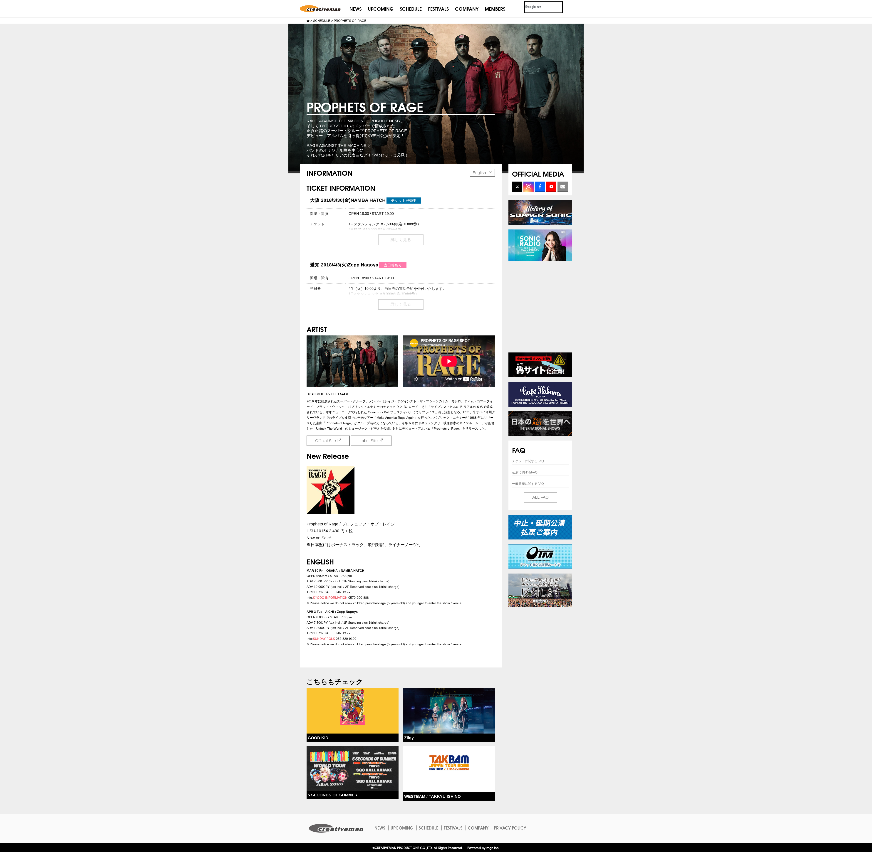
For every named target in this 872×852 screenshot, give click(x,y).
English (480, 172)
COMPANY (466, 8)
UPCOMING (381, 8)
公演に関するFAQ (525, 472)
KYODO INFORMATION (330, 597)
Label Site (369, 440)
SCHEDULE (411, 8)
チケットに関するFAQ (528, 461)
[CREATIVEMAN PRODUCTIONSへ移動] (308, 20)
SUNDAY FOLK (324, 638)
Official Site (326, 440)
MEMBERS (495, 8)
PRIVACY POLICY (510, 828)
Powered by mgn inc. (483, 847)
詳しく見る (401, 239)
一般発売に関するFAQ (528, 483)
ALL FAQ (540, 497)
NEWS (355, 8)
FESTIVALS (438, 8)
